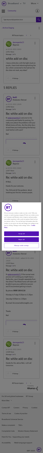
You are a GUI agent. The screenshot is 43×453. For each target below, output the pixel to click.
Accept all (21, 233)
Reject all (22, 239)
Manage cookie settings (21, 245)
